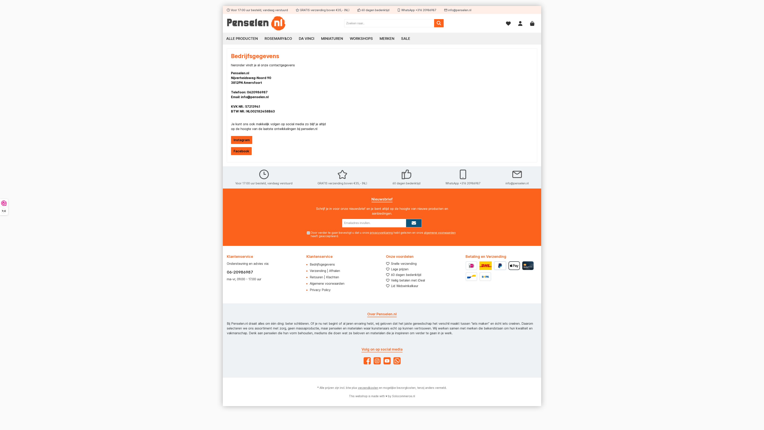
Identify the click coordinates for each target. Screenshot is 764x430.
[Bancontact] (471, 276)
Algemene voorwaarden (327, 283)
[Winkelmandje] (532, 23)
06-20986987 (240, 272)
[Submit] (414, 223)
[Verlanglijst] (508, 23)
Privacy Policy (320, 290)
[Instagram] (377, 360)
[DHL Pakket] (485, 265)
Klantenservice (319, 256)
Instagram (242, 140)
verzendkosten (368, 387)
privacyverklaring (381, 232)
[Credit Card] (528, 265)
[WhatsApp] (397, 360)
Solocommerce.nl (403, 396)
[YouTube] (387, 360)
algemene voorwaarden (440, 232)
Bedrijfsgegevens (322, 264)
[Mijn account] (520, 23)
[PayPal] (500, 265)
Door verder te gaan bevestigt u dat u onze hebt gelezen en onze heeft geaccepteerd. (383, 234)
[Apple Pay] (514, 265)
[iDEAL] (471, 265)
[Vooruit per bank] (485, 276)
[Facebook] (367, 360)
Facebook (241, 151)
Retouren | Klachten (324, 277)
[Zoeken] (439, 23)
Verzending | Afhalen (325, 271)
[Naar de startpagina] (256, 23)
